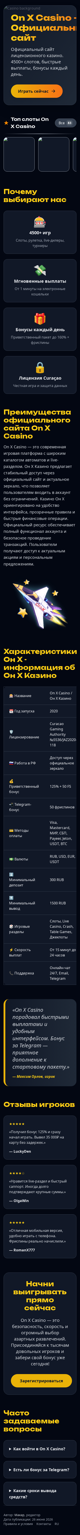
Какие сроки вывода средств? (32, 1493)
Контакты (43, 1524)
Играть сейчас (33, 91)
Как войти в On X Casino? (39, 1448)
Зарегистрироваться (41, 1380)
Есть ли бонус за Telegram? (41, 1469)
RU (57, 1524)
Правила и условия (18, 1524)
